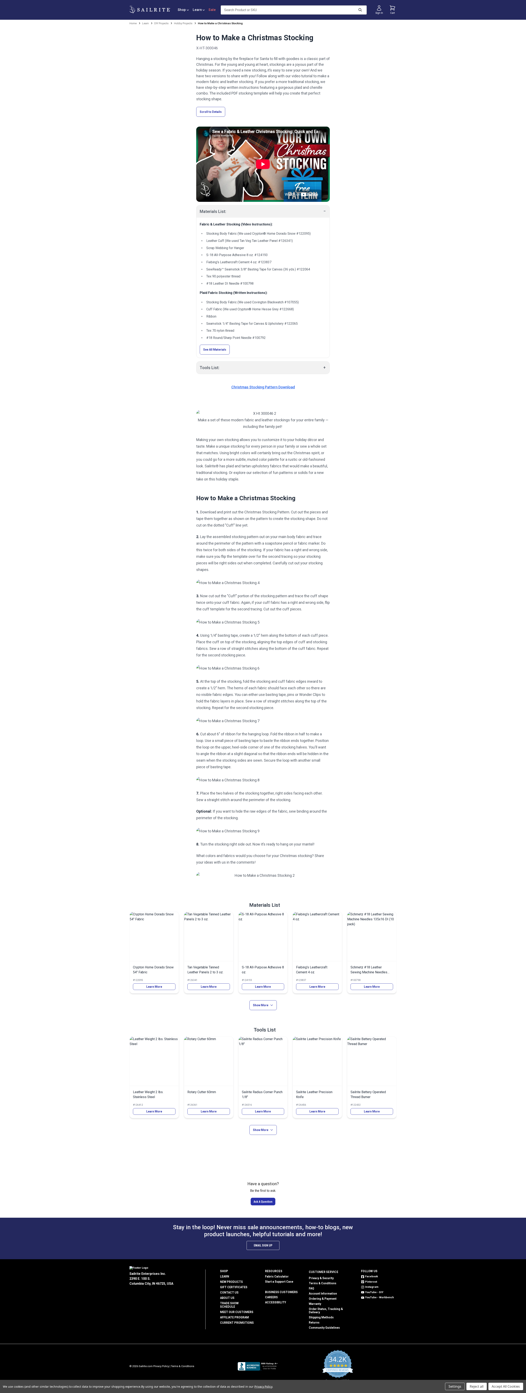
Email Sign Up (263, 1245)
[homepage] (150, 10)
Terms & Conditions (322, 1283)
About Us (227, 1297)
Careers (271, 1297)
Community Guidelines (324, 1327)
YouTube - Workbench (379, 1297)
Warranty (315, 1303)
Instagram (371, 1286)
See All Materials (214, 349)
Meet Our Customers (236, 1312)
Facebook (371, 1276)
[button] (263, 1201)
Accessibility (275, 1302)
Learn (197, 10)
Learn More (154, 986)
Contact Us (229, 1292)
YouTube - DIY (374, 1292)
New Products (231, 1281)
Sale (212, 10)
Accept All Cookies (506, 1386)
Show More (260, 1005)
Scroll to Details (211, 111)
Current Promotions (237, 1322)
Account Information (323, 1293)
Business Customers (281, 1292)
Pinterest (371, 1281)
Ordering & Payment (323, 1298)
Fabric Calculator (277, 1276)
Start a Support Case (279, 1281)
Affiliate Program (234, 1317)
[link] (154, 952)
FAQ (311, 1288)
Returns (314, 1322)
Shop (182, 10)
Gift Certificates (233, 1287)
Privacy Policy (161, 1366)
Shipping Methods (321, 1317)
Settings (455, 1386)
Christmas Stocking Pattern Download (263, 387)
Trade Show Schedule (229, 1305)
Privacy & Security (321, 1278)
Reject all (476, 1386)
